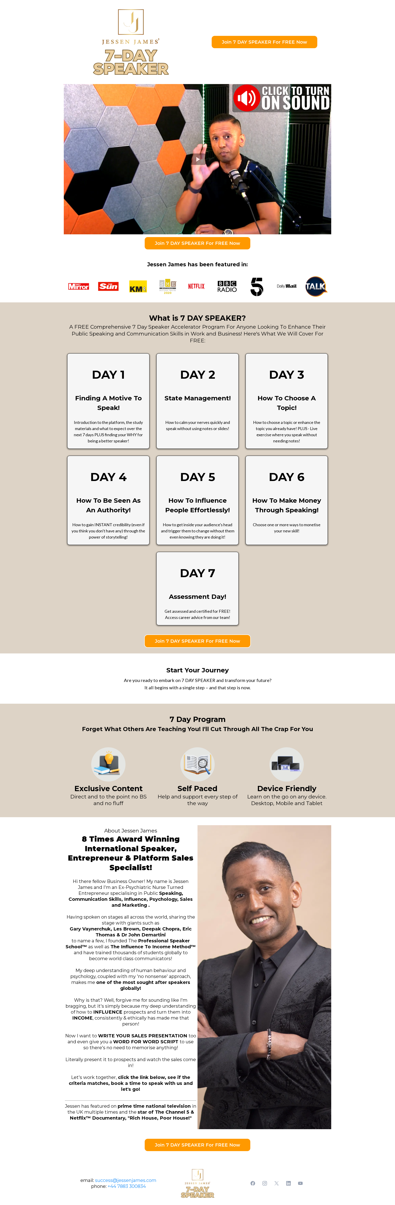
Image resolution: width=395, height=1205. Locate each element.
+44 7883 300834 (127, 1186)
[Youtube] (300, 1183)
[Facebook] (253, 1183)
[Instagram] (265, 1183)
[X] (277, 1183)
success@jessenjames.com (125, 1180)
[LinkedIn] (288, 1183)
